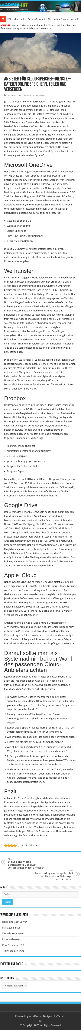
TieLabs (61, 1016)
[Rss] (40, 1021)
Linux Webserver (11, 939)
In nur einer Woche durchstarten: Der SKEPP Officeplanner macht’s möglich (26, 863)
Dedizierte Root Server (14, 921)
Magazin (26, 25)
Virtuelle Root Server (13, 933)
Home (15, 25)
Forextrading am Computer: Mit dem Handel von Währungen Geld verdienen (54, 875)
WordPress (35, 1016)
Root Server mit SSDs (13, 945)
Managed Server (11, 927)
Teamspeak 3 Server (13, 951)
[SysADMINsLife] (40, 6)
